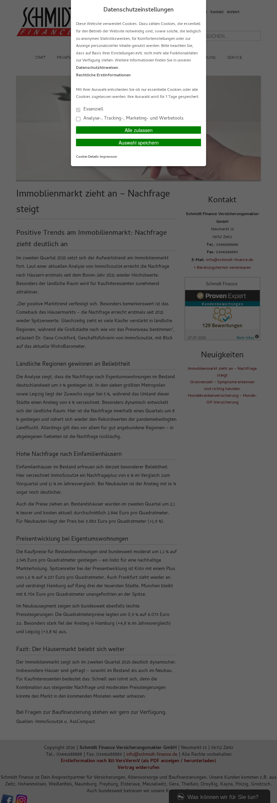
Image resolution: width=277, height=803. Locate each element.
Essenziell (92, 109)
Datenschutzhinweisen (97, 68)
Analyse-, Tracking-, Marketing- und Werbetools (132, 118)
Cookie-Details (87, 157)
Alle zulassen (139, 130)
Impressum (108, 157)
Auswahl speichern (139, 142)
